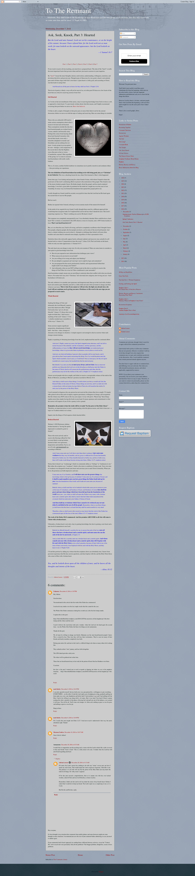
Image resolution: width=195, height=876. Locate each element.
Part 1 (64, 64)
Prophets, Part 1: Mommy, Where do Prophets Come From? (131, 300)
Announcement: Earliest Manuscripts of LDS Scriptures (136, 215)
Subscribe (134, 61)
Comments (125, 37)
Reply (55, 682)
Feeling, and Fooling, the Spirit (128, 284)
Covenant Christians (125, 130)
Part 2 (70, 64)
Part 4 (80, 64)
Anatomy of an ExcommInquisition (129, 314)
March (125, 248)
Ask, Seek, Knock (124, 150)
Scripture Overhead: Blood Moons (129, 159)
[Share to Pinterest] (83, 577)
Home (80, 855)
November (126, 226)
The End (121, 139)
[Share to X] (79, 577)
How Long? (122, 142)
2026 (122, 178)
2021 (122, 193)
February (125, 251)
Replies (58, 759)
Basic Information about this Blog (128, 167)
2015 (122, 258)
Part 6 (90, 64)
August (125, 235)
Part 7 (95, 64)
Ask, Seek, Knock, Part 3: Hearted (132, 222)
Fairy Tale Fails (123, 276)
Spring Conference (128, 219)
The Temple (122, 147)
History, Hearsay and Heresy (127, 165)
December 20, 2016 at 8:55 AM (70, 745)
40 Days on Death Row (125, 272)
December (126, 212)
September (126, 232)
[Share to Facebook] (81, 577)
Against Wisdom (124, 136)
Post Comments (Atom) (60, 859)
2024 (122, 184)
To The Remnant (68, 10)
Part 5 (85, 64)
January (125, 254)
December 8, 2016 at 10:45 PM (70, 689)
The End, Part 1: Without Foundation (129, 280)
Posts (123, 33)
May (124, 242)
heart (52, 76)
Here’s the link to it (79, 106)
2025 (122, 181)
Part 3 (75, 64)
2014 (122, 261)
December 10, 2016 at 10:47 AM (74, 732)
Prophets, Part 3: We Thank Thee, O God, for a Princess (130, 288)
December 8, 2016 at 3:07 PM (68, 591)
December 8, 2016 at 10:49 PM (70, 718)
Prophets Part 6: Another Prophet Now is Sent (127, 309)
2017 (122, 206)
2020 (122, 196)
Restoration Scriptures (125, 305)
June (124, 239)
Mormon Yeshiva (58, 732)
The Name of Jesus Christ (126, 156)
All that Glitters (123, 153)
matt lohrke (57, 689)
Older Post (110, 855)
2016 (122, 209)
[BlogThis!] (76, 577)
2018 (122, 203)
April (124, 245)
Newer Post (50, 855)
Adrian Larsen (63, 762)
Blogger (101, 872)
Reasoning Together (124, 127)
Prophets (121, 162)
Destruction (122, 133)
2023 (122, 187)
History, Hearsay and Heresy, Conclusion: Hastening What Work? (131, 294)
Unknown (56, 591)
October (125, 229)
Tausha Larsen (125, 332)
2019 (122, 200)
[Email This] (74, 577)
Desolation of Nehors (125, 124)
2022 (122, 190)
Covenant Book (123, 144)
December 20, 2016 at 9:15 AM (80, 762)
